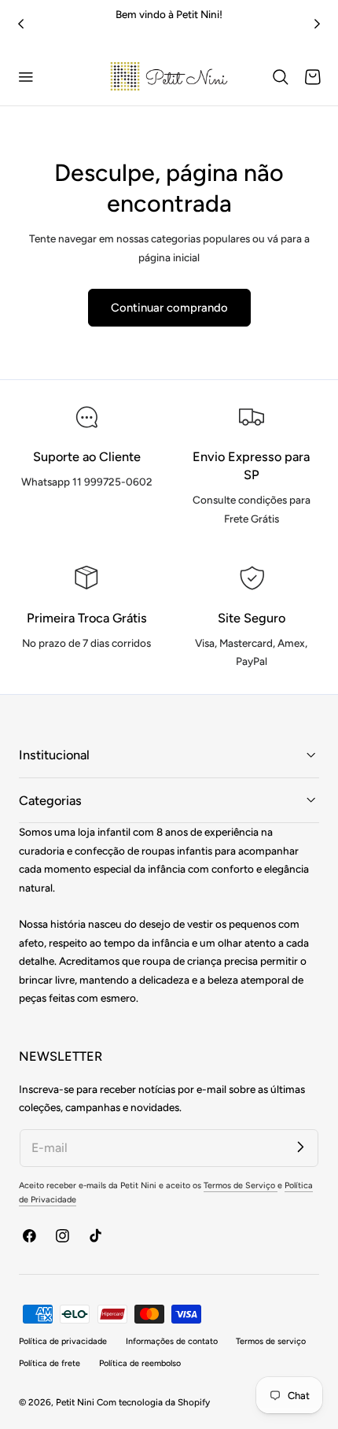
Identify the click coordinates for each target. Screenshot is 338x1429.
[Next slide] (317, 24)
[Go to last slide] (21, 24)
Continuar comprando (169, 308)
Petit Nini (76, 1402)
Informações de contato (172, 1341)
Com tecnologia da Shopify (153, 1402)
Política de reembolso (140, 1363)
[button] (26, 77)
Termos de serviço (271, 1341)
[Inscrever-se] (300, 1146)
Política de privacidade (63, 1341)
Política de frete (49, 1363)
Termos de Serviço (240, 1185)
